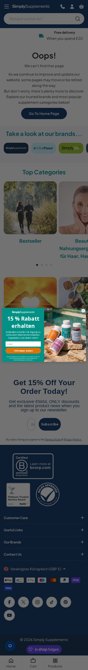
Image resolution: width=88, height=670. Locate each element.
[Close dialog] (83, 311)
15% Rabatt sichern (23, 350)
